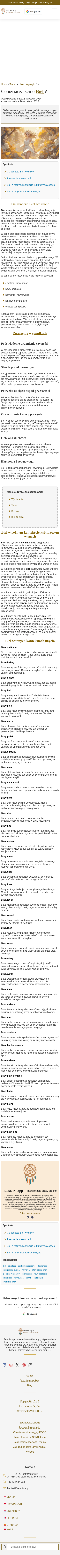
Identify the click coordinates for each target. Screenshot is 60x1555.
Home (4, 84)
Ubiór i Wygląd (26, 84)
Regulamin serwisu (30, 1422)
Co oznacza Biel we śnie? (20, 171)
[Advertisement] (30, 51)
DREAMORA (13, 1511)
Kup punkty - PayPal (29, 1406)
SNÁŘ (9, 1529)
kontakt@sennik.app (17, 1488)
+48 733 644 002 (16, 1482)
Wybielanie (17, 499)
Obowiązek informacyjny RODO (29, 1432)
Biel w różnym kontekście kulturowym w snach (31, 185)
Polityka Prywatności (29, 1427)
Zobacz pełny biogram (30, 1213)
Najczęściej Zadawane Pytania (30, 1442)
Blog (29, 1385)
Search (4, 1547)
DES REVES (13, 1518)
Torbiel (14, 505)
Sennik (13, 84)
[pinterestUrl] (32, 1217)
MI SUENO (12, 1525)
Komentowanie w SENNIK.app (30, 1437)
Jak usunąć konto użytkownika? (29, 1447)
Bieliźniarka (17, 517)
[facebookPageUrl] (28, 1217)
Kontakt (30, 1451)
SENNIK (10, 1497)
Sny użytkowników (29, 1380)
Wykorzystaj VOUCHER (29, 1411)
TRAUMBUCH (14, 1504)
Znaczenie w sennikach (19, 178)
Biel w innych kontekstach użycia (24, 191)
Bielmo (15, 511)
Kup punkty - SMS (29, 1401)
